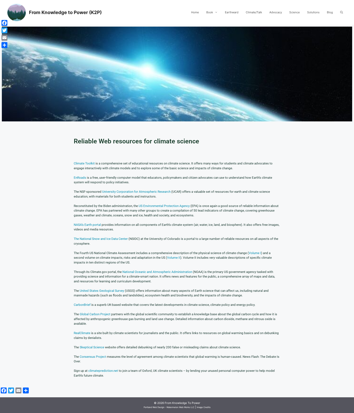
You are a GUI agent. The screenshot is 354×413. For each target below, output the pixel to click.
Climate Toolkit (84, 163)
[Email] (4, 37)
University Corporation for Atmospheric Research (136, 191)
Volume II (173, 257)
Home (195, 12)
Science (294, 12)
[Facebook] (4, 23)
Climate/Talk (254, 12)
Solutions (313, 12)
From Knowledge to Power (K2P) (65, 12)
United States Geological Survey (102, 291)
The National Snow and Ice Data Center (101, 239)
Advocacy (275, 12)
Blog (330, 12)
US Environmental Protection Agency (164, 206)
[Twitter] (4, 30)
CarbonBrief (82, 305)
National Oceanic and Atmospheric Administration (157, 272)
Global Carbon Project (95, 314)
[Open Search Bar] (341, 12)
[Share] (4, 45)
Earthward (231, 12)
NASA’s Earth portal (87, 225)
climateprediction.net (103, 371)
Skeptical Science (92, 347)
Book (209, 12)
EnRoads (80, 177)
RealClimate (82, 333)
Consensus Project (93, 356)
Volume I (255, 253)
